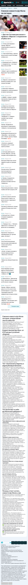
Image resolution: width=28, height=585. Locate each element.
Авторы (3, 562)
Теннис (7, 546)
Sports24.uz (8, 562)
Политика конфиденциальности (9, 556)
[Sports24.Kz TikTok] (22, 542)
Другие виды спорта (6, 547)
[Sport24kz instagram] (25, 542)
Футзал (3, 546)
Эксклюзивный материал (8, 509)
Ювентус (3, 552)
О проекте (3, 555)
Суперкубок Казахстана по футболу (11, 349)
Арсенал (16, 551)
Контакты (9, 555)
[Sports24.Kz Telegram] (16, 542)
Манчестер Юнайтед (16, 550)
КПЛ (14, 5)
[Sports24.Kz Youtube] (19, 542)
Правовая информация (7, 560)
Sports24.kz (3, 8)
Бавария (21, 551)
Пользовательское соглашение (9, 559)
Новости (3, 5)
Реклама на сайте (5, 558)
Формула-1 (17, 546)
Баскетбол (11, 546)
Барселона (8, 550)
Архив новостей (5, 310)
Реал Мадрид (10, 551)
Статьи (13, 547)
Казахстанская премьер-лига (10, 339)
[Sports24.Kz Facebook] (12, 542)
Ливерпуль (4, 551)
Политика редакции (18, 560)
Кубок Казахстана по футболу (10, 345)
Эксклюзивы (19, 5)
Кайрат (3, 550)
